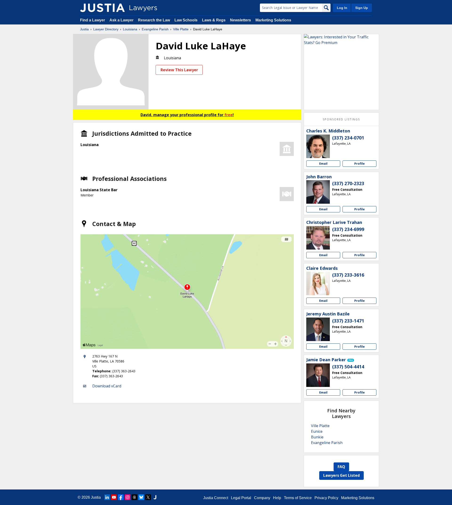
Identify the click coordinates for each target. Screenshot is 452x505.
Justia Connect (215, 498)
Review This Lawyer (179, 69)
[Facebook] (121, 497)
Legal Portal (241, 498)
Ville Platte (181, 29)
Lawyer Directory (105, 29)
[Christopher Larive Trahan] (318, 238)
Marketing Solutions (273, 20)
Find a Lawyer (92, 20)
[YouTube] (114, 497)
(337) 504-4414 (348, 367)
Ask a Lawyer (121, 20)
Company (262, 498)
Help (277, 498)
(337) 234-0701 (348, 138)
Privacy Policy (326, 498)
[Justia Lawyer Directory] (102, 8)
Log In (342, 8)
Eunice (317, 431)
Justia (84, 29)
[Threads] (134, 497)
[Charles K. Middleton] (318, 146)
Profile (359, 163)
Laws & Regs (214, 20)
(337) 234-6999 (348, 229)
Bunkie (317, 437)
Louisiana (130, 29)
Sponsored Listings (341, 119)
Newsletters (240, 20)
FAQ (341, 466)
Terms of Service (298, 498)
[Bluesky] (141, 497)
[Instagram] (127, 497)
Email (323, 163)
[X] (148, 497)
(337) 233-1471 (348, 321)
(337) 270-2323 (348, 183)
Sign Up (361, 8)
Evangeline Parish (155, 29)
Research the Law (154, 20)
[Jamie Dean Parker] (318, 375)
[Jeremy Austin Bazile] (318, 329)
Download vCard (106, 386)
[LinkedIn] (107, 497)
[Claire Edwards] (318, 283)
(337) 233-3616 (348, 275)
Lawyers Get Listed (341, 475)
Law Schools (186, 20)
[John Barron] (318, 192)
